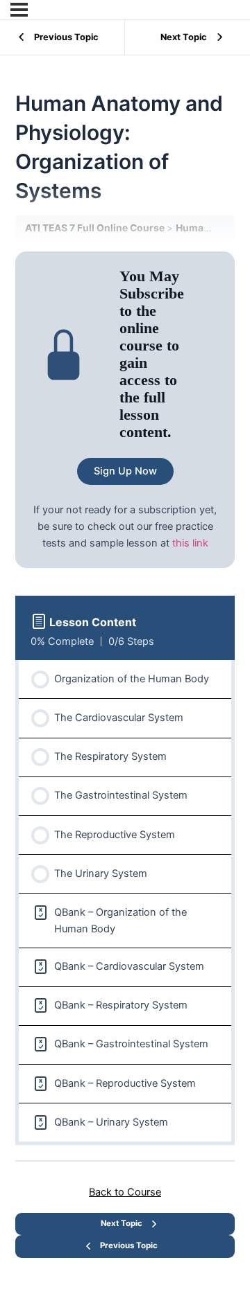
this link (190, 543)
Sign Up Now (125, 471)
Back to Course (125, 1192)
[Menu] (19, 9)
